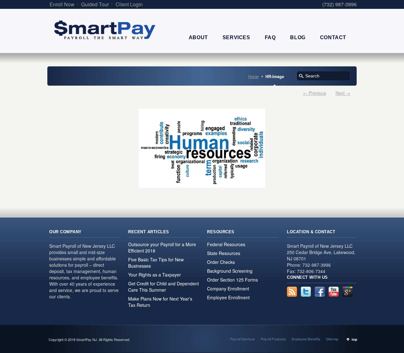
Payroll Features (273, 338)
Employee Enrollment (228, 297)
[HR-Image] (202, 148)
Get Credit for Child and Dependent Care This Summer (163, 286)
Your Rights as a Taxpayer (154, 274)
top (354, 339)
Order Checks (221, 262)
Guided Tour (95, 4)
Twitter (306, 292)
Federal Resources (226, 244)
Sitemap (332, 338)
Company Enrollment (228, 288)
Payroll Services (242, 338)
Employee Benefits (306, 338)
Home (253, 76)
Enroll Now (62, 4)
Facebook (320, 292)
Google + (347, 292)
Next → (343, 93)
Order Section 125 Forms (232, 280)
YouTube (334, 292)
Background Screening (229, 271)
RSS (292, 292)
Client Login (129, 4)
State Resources (223, 253)
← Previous (314, 93)
